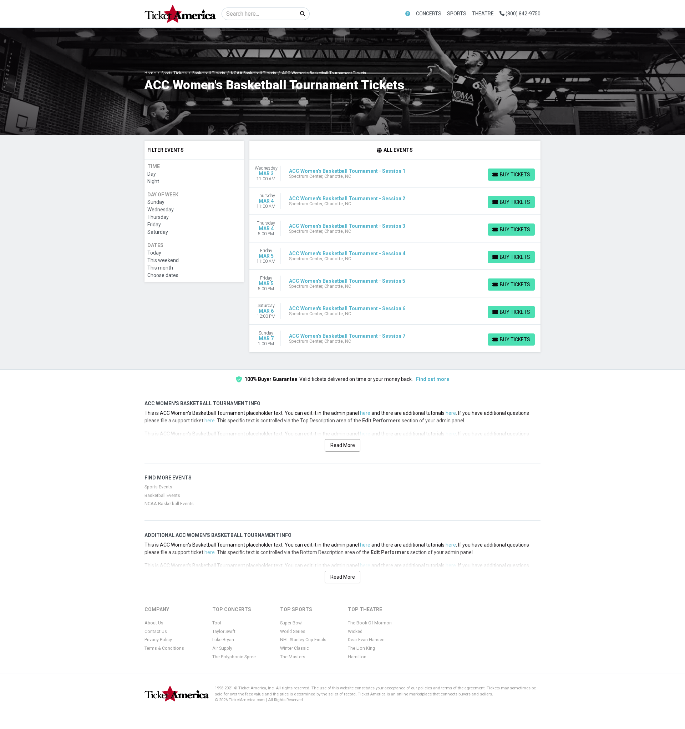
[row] (395, 173)
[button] (407, 13)
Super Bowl (291, 622)
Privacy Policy (158, 639)
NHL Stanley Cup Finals (303, 639)
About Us (153, 622)
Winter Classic (294, 648)
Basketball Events (162, 495)
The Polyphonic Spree (234, 656)
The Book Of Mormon (370, 622)
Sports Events (158, 486)
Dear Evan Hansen (366, 639)
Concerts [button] (428, 13)
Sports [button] (456, 13)
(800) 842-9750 (522, 13)
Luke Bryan (223, 639)
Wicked (355, 631)
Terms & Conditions (164, 648)
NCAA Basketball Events (169, 503)
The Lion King (361, 648)
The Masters (292, 656)
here (365, 413)
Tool (216, 622)
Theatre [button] (483, 13)
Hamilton (357, 656)
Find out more (432, 379)
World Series (292, 631)
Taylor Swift (223, 631)
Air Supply (222, 648)
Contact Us (155, 631)
